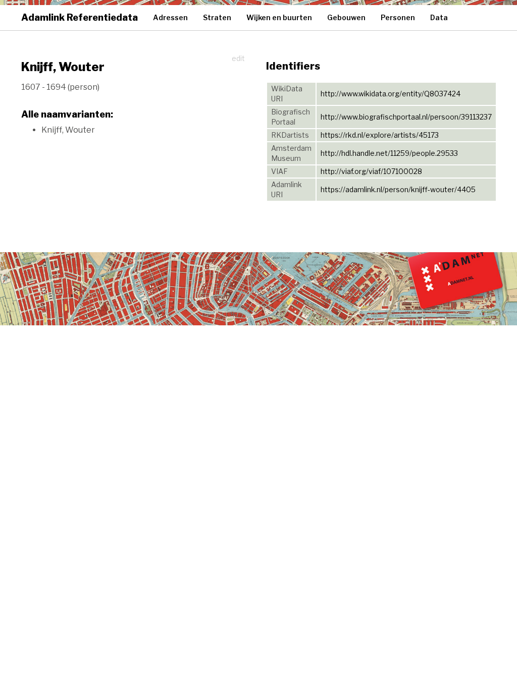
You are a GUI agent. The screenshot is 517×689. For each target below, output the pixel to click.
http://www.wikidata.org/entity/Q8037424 (390, 93)
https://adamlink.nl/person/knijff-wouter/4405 (398, 189)
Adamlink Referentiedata (79, 17)
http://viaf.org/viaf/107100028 (371, 171)
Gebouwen (346, 17)
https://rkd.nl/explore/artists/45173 (380, 135)
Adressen (170, 17)
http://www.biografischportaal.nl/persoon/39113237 (406, 116)
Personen (398, 17)
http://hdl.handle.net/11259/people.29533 (389, 153)
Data (439, 17)
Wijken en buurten (279, 17)
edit (238, 58)
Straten (217, 17)
